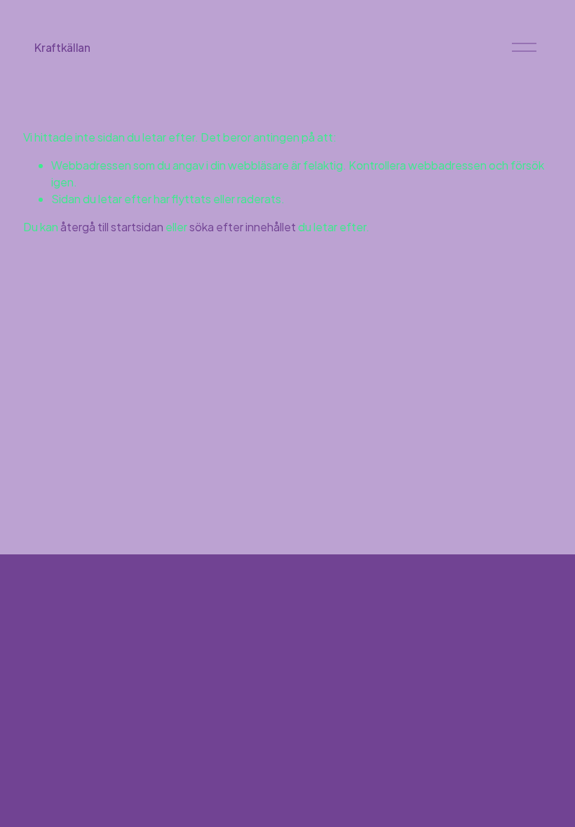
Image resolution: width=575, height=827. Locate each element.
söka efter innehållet (242, 226)
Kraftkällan (62, 47)
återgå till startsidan (111, 226)
